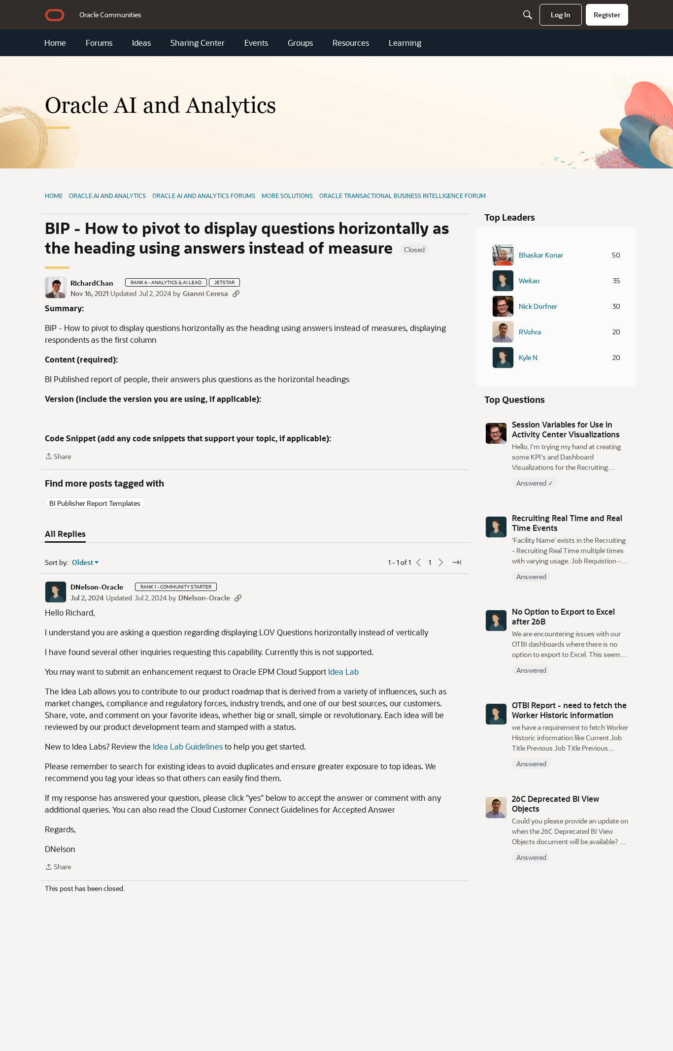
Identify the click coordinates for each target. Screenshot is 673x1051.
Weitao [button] (529, 280)
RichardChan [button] (91, 283)
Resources (351, 42)
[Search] (527, 15)
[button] (56, 287)
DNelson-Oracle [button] (96, 587)
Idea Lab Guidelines (188, 746)
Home (55, 42)
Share (58, 457)
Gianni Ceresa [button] (205, 293)
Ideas (141, 42)
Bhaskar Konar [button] (541, 255)
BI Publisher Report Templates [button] (94, 503)
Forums (99, 42)
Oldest (83, 562)
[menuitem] (110, 15)
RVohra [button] (530, 331)
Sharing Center (197, 42)
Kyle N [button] (528, 357)
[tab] (65, 534)
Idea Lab (343, 671)
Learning (405, 42)
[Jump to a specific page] (457, 562)
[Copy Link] (236, 293)
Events (256, 42)
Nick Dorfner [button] (538, 306)
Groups (300, 42)
